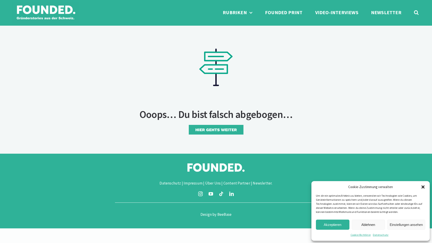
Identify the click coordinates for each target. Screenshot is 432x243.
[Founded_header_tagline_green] (45, 4)
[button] (423, 187)
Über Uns (213, 183)
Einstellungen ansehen (406, 225)
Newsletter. (262, 183)
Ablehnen (368, 225)
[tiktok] (221, 194)
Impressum (193, 183)
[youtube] (211, 194)
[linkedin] (231, 194)
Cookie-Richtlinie (361, 234)
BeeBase (224, 214)
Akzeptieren (332, 225)
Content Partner (236, 183)
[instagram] (200, 194)
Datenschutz (380, 234)
